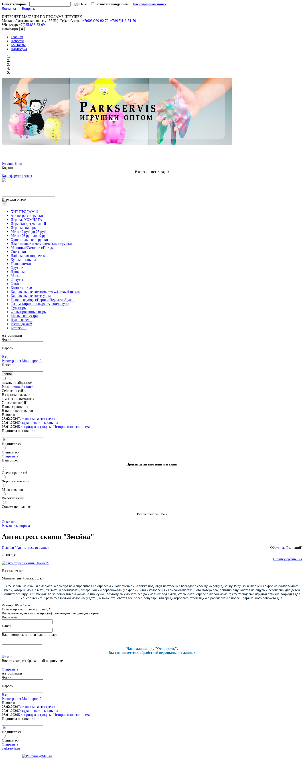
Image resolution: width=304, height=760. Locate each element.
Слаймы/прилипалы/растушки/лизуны (40, 304)
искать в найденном (17, 382)
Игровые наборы (23, 228)
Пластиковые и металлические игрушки (41, 244)
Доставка (9, 8)
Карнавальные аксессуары (31, 296)
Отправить (10, 456)
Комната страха (22, 288)
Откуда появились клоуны (38, 423)
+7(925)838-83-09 (32, 24)
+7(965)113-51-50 (123, 20)
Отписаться (10, 452)
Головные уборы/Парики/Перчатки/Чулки (43, 300)
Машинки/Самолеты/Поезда (32, 248)
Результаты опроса (16, 526)
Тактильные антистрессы (37, 419)
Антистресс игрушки (27, 215)
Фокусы (17, 280)
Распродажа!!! (21, 324)
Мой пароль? (32, 361)
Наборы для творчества (28, 256)
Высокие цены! (13, 498)
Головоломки (21, 264)
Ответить (9, 522)
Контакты (18, 45)
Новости (17, 41)
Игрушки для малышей (28, 224)
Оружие (17, 268)
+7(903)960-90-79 (95, 20)
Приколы (18, 272)
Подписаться (11, 444)
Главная (17, 37)
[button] (8, 164)
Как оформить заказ (17, 176)
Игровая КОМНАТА (26, 219)
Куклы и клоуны (23, 260)
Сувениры (18, 308)
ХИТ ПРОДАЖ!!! (24, 211)
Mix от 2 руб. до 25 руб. (29, 232)
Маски (16, 276)
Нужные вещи (21, 320)
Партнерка (19, 49)
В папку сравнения (287, 559)
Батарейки (18, 328)
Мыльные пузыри (24, 316)
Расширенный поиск (17, 386)
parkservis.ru (11, 748)
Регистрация (11, 361)
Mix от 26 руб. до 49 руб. (29, 236)
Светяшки (18, 252)
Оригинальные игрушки (29, 240)
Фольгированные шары (29, 312)
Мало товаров (12, 490)
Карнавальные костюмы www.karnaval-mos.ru (45, 292)
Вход (5, 357)
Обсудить (277, 547)
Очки (15, 284)
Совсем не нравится (17, 506)
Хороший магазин (15, 481)
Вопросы (29, 8)
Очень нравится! (14, 473)
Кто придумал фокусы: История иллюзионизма (54, 427)
